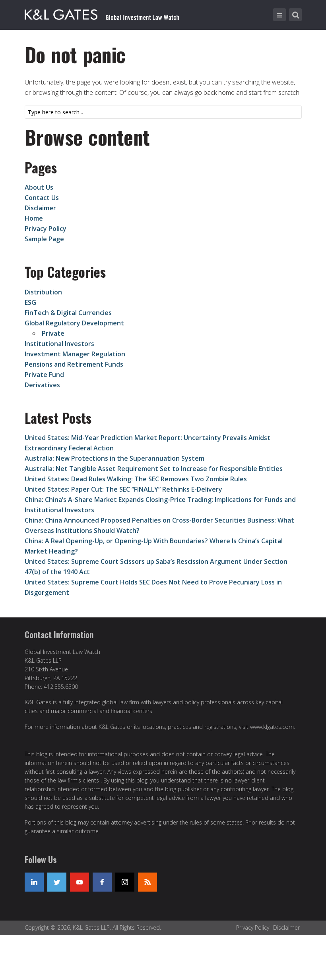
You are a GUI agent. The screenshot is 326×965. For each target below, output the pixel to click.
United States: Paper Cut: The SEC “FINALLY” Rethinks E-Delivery (123, 489)
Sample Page (44, 239)
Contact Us (42, 197)
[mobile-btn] (279, 14)
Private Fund (44, 374)
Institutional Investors (59, 343)
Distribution (43, 292)
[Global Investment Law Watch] (110, 13)
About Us (39, 187)
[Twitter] (56, 882)
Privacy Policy (45, 228)
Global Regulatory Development (74, 323)
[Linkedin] (34, 882)
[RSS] (147, 882)
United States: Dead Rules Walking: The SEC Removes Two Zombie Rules (136, 479)
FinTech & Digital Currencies (68, 312)
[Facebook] (102, 882)
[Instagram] (124, 882)
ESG (30, 302)
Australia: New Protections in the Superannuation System (114, 458)
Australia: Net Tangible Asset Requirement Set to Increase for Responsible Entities (154, 468)
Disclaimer (40, 208)
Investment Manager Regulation (75, 354)
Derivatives (42, 385)
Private (53, 333)
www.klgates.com (272, 726)
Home (34, 218)
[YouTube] (79, 882)
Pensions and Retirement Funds (74, 364)
